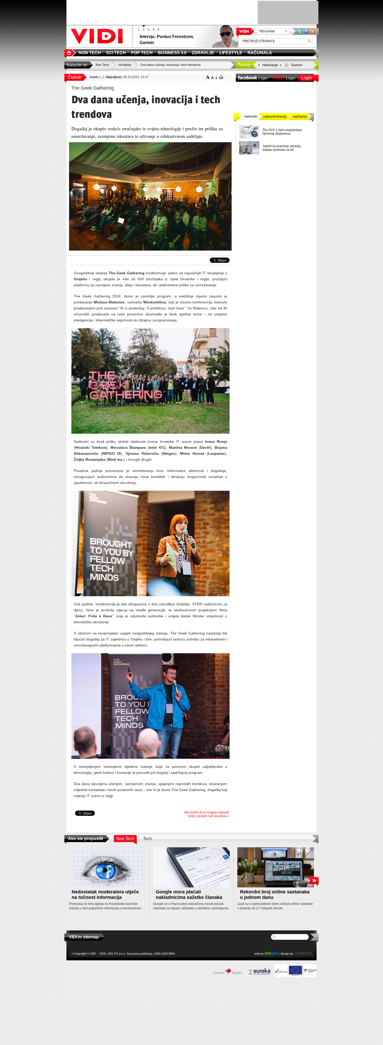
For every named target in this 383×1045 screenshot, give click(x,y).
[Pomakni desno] (312, 880)
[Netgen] (271, 953)
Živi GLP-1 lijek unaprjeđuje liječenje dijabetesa (282, 131)
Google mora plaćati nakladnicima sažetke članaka (189, 894)
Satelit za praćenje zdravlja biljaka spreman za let (282, 148)
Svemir (296, 65)
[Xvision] (302, 953)
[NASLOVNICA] (70, 52)
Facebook (306, 31)
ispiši (221, 77)
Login (306, 78)
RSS (312, 31)
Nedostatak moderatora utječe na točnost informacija (105, 894)
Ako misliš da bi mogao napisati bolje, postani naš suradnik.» (206, 814)
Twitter (300, 31)
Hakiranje (270, 65)
